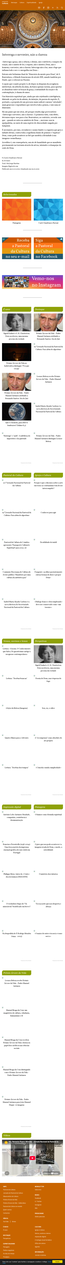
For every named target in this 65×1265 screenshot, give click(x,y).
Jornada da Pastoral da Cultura (13, 1193)
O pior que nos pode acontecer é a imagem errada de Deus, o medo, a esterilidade (48, 847)
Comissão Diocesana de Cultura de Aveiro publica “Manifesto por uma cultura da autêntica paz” (17, 575)
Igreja (40, 2)
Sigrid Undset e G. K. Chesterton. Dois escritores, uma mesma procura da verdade (16, 336)
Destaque (14, 2)
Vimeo (14, 1221)
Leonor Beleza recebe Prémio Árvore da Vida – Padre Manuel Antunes (48, 379)
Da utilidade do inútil (48, 542)
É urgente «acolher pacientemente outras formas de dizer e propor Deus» (48, 575)
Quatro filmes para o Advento (17, 738)
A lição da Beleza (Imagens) (17, 708)
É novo (5, 1230)
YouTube (6, 1221)
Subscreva (38, 1190)
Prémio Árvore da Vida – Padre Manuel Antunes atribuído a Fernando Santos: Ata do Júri (16, 396)
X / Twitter (38, 1201)
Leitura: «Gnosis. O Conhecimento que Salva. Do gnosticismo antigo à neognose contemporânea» (17, 651)
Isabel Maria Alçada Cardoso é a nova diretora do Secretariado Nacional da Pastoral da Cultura (48, 409)
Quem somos (7, 1210)
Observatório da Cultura (10, 1196)
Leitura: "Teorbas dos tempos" (17, 767)
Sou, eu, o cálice (48, 708)
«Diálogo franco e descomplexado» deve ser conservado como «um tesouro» (48, 605)
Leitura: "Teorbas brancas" (16, 678)
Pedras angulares (8, 1250)
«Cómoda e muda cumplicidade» (48, 767)
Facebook (38, 1198)
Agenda (37, 1247)
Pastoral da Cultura (9, 1190)
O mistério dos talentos (48, 874)
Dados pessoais (40, 1217)
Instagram (38, 1205)
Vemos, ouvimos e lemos (43, 1233)
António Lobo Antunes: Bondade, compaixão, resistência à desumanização (16, 817)
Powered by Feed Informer (26, 462)
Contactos (6, 1213)
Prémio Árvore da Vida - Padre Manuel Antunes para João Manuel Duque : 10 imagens (17, 1102)
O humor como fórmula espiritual (48, 814)
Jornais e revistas (40, 1255)
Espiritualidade (31, 2)
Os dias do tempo (8, 1253)
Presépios (6, 1257)
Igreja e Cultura (40, 1230)
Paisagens (17, 223)
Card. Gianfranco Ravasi (48, 223)
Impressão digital (40, 1237)
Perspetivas (7, 1238)
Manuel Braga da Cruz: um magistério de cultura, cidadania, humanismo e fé (16, 1013)
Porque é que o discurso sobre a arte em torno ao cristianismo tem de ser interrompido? (48, 486)
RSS (36, 1208)
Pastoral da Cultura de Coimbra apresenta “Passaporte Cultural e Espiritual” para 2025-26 (16, 545)
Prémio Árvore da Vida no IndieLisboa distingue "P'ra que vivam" (16, 366)
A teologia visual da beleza (43, 1240)
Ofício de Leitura (40, 1243)
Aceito (57, 1262)
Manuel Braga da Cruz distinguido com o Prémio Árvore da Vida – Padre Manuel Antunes (16, 1072)
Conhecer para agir (48, 512)
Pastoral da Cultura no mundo (12, 1206)
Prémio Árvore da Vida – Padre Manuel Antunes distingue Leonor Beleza (48, 439)
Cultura (22, 2)
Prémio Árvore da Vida (10, 1200)
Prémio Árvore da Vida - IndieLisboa (14, 1203)
